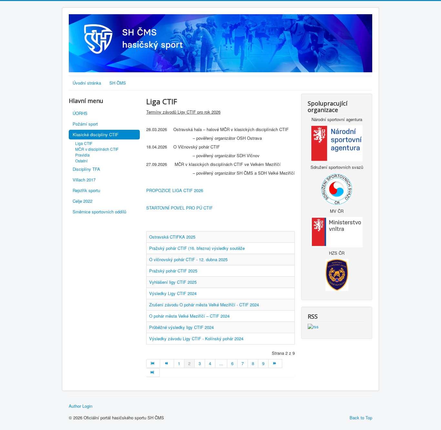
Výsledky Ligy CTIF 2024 (173, 293)
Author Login (80, 406)
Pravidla (82, 155)
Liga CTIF (83, 143)
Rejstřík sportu (86, 190)
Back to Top (361, 418)
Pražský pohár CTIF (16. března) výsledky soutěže (197, 248)
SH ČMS (117, 83)
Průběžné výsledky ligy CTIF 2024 (181, 327)
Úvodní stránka (87, 83)
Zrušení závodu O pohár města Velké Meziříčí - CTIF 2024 (204, 305)
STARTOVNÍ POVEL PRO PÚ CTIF (179, 208)
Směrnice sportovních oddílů (99, 212)
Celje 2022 (82, 201)
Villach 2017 (84, 180)
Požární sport (85, 124)
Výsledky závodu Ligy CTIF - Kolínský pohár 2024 (196, 338)
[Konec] (153, 372)
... (221, 363)
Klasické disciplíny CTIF (95, 134)
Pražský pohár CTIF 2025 (173, 271)
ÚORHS (80, 113)
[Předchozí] (167, 363)
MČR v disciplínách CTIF (96, 149)
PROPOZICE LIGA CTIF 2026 (174, 190)
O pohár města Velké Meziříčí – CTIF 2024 (189, 316)
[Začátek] (153, 363)
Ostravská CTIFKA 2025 (172, 237)
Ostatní (81, 160)
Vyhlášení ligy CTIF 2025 (173, 282)
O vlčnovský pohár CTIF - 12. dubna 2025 (188, 259)
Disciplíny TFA (86, 169)
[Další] (275, 363)
